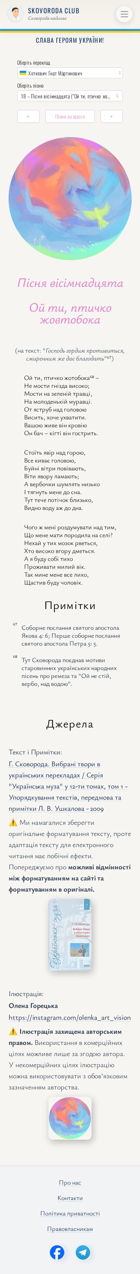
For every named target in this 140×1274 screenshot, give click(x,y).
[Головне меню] (124, 14)
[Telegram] (83, 1252)
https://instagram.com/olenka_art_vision (70, 1017)
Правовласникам (70, 1228)
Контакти (70, 1197)
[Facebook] (57, 1252)
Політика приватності (70, 1213)
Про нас (70, 1182)
